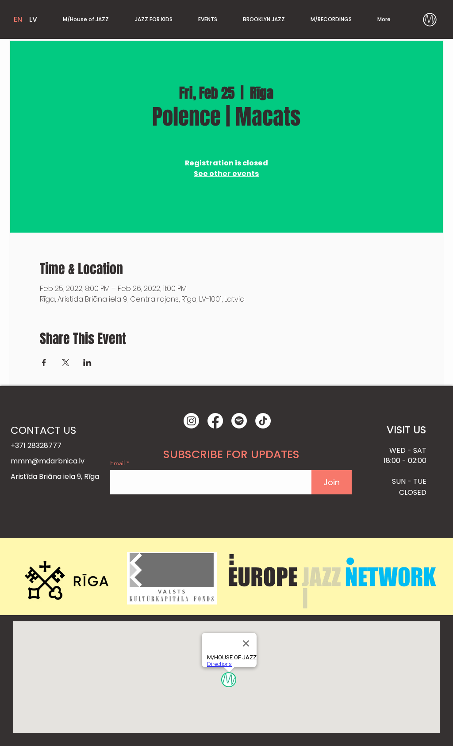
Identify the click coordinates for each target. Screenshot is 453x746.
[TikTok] (263, 420)
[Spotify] (239, 420)
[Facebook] (215, 420)
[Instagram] (191, 420)
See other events (226, 173)
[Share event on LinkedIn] (87, 362)
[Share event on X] (65, 362)
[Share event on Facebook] (44, 362)
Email (118, 463)
